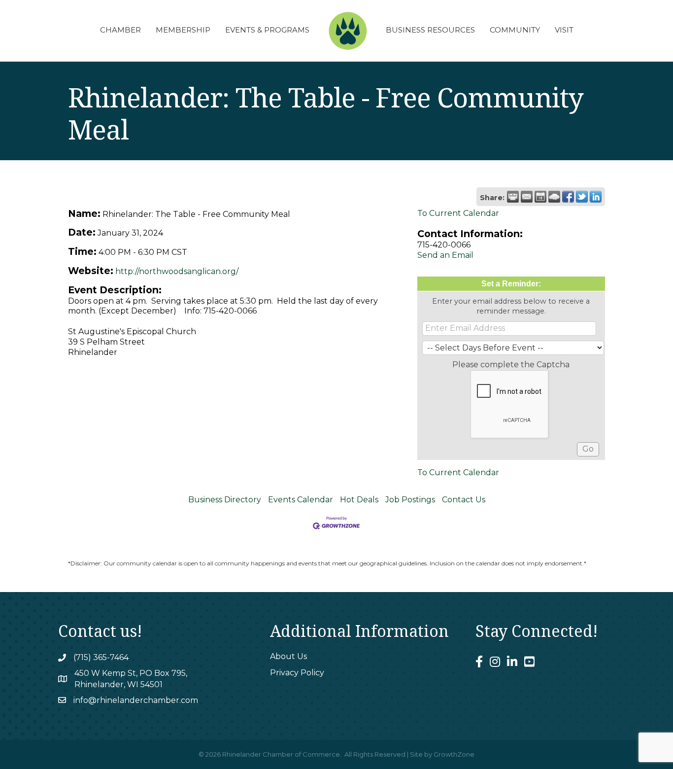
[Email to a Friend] (527, 197)
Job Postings (410, 499)
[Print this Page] (513, 197)
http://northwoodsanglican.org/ (176, 271)
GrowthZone (454, 754)
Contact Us (463, 499)
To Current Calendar (458, 213)
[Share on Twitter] (582, 197)
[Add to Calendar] (540, 197)
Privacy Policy (297, 672)
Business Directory (224, 499)
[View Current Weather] (554, 197)
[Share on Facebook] (568, 197)
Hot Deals (359, 499)
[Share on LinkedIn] (596, 197)
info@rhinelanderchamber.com (135, 700)
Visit (564, 30)
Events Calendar (300, 499)
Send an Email (445, 255)
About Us (288, 656)
